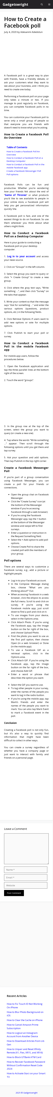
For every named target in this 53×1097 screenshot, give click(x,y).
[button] (42, 4)
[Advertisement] (26, 56)
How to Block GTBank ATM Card (24, 1057)
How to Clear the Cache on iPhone (25, 1020)
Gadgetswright (15, 4)
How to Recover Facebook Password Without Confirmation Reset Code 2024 (26, 1065)
